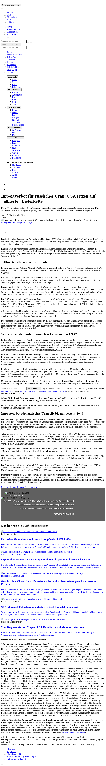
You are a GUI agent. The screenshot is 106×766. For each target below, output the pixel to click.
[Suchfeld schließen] (28, 42)
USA (3, 487)
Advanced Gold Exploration (13, 554)
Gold (9, 15)
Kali (14, 143)
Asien (14, 175)
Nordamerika (18, 165)
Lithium (10, 22)
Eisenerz (10, 20)
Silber (14, 82)
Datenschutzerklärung (28, 391)
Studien (10, 62)
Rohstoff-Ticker (13, 67)
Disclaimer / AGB (7, 391)
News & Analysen (15, 55)
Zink (14, 102)
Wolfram (16, 150)
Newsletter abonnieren (11, 5)
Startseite (10, 52)
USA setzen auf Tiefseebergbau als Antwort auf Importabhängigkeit (39, 606)
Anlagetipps (12, 69)
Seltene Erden (18, 125)
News (9, 27)
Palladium (16, 87)
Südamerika (17, 167)
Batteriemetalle (14, 107)
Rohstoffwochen (14, 29)
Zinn (14, 104)
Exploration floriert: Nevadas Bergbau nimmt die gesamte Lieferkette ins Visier (45, 559)
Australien (16, 177)
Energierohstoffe (14, 128)
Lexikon (10, 72)
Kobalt (15, 115)
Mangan (15, 117)
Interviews (11, 34)
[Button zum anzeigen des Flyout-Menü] (2, 8)
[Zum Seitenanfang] (2, 764)
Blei (14, 100)
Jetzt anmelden (34, 388)
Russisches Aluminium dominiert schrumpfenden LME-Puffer (36, 539)
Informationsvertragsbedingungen (53, 391)
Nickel (15, 112)
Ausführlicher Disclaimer (74, 732)
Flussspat (16, 155)
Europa (15, 170)
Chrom (15, 153)
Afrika (15, 172)
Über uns (11, 749)
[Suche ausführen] (31, 42)
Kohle (15, 135)
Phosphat (16, 140)
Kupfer (10, 12)
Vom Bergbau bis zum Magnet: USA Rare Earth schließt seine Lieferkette (42, 627)
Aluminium (12, 17)
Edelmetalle (12, 77)
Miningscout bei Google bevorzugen (17, 222)
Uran (14, 132)
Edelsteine (16, 158)
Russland (20, 487)
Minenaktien (12, 32)
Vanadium (16, 122)
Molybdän (16, 145)
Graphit (15, 120)
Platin (14, 84)
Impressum (11, 751)
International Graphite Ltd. (12, 576)
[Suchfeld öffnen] (8, 37)
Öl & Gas (16, 130)
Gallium (15, 148)
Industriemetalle (14, 90)
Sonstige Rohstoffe (15, 138)
